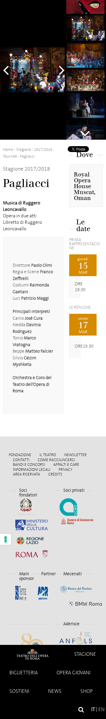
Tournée (10, 156)
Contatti (21, 459)
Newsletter (75, 454)
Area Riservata (26, 474)
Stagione (85, 654)
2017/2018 (43, 149)
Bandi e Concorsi (29, 464)
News (55, 691)
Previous (85, 7)
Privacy (65, 469)
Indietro (9, 70)
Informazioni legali (31, 469)
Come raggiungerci (56, 459)
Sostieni (19, 691)
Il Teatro (47, 454)
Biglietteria (23, 672)
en (101, 709)
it (93, 709)
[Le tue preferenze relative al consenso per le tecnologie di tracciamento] (5, 539)
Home (32, 654)
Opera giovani (73, 672)
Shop (86, 691)
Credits (55, 474)
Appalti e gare (66, 464)
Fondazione (20, 454)
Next (85, 131)
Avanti (59, 70)
